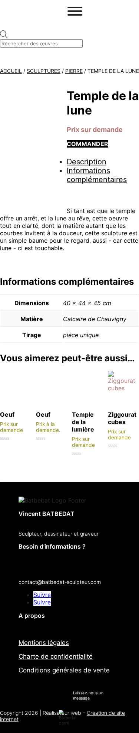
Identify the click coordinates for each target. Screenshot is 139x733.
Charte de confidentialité (56, 656)
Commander (87, 144)
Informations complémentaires (97, 175)
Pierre (74, 71)
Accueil (11, 71)
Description (86, 161)
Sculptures (43, 71)
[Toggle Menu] (74, 11)
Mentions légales (44, 642)
